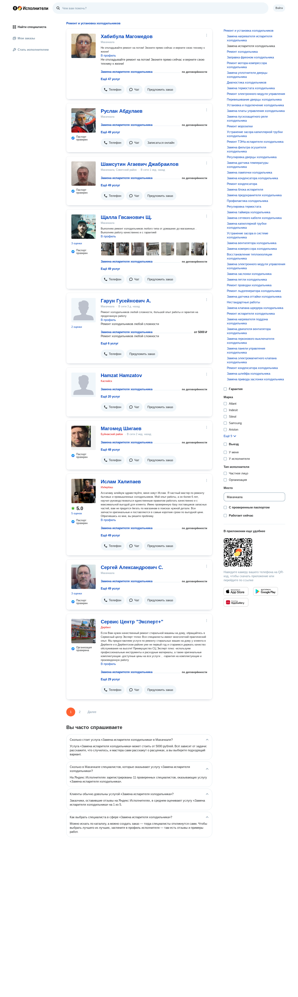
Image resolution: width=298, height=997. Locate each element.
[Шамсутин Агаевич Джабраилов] (83, 173)
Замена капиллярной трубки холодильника (246, 225)
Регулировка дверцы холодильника (252, 157)
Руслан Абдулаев (122, 111)
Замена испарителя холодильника (126, 71)
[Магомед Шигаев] (83, 438)
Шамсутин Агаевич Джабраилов (140, 164)
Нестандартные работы (243, 302)
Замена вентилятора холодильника (251, 243)
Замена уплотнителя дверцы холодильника (247, 74)
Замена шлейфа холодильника (248, 373)
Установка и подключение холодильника (255, 105)
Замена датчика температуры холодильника (247, 164)
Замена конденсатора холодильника (252, 178)
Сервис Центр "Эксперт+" (132, 621)
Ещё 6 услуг (109, 343)
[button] (112, 89)
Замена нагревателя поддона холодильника (247, 321)
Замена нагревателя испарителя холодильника (249, 38)
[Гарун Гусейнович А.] (83, 310)
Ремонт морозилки (240, 126)
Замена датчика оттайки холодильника (254, 296)
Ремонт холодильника (242, 51)
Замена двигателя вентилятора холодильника (249, 331)
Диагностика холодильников (246, 82)
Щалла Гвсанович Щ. (126, 217)
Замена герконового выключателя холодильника (250, 340)
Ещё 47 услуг (110, 79)
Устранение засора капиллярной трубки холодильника (255, 134)
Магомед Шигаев (121, 428)
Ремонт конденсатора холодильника (252, 368)
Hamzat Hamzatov (121, 375)
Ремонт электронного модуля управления (256, 93)
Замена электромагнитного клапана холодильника (252, 360)
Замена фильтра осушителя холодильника (246, 149)
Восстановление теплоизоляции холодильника (249, 256)
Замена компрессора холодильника (252, 248)
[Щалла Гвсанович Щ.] (83, 226)
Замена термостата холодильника (251, 88)
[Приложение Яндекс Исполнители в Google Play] (265, 591)
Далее (92, 712)
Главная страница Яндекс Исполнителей (30, 8)
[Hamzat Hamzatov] (83, 385)
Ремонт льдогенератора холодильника (254, 291)
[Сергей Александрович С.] (83, 577)
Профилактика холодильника (247, 201)
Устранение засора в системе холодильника (247, 235)
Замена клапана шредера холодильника (255, 308)
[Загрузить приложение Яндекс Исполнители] (254, 552)
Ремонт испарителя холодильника (251, 313)
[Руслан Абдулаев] (83, 120)
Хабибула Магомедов (127, 36)
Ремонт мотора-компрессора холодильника (247, 65)
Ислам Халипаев (121, 481)
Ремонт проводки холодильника (249, 285)
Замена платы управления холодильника (256, 111)
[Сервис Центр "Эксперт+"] (83, 631)
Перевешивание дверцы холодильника (254, 99)
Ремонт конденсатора (242, 183)
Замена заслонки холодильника (249, 274)
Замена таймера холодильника (248, 212)
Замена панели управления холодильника (246, 350)
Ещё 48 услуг (110, 449)
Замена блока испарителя (245, 189)
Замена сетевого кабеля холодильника (254, 218)
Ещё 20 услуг (110, 396)
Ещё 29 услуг (110, 679)
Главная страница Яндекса (15, 8)
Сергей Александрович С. (132, 567)
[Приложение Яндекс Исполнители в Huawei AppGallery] (236, 602)
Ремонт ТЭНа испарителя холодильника (255, 141)
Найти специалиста (32, 27)
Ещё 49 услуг (110, 132)
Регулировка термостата (244, 206)
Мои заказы (26, 38)
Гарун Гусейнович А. (126, 300)
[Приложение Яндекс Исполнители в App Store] (236, 591)
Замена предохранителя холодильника (254, 195)
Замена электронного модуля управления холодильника (256, 266)
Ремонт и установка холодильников (248, 30)
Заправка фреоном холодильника (250, 57)
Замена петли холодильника (247, 279)
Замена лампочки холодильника (249, 172)
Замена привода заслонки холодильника (255, 379)
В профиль (108, 55)
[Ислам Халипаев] (83, 491)
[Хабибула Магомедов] (83, 46)
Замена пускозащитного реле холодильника (247, 118)
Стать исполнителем (33, 49)
